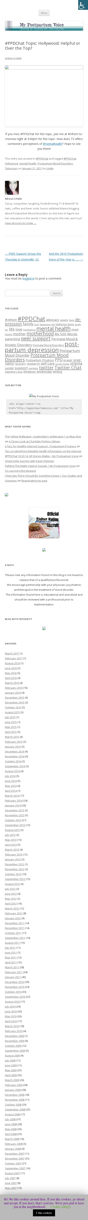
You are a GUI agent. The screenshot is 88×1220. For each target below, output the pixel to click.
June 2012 (11, 894)
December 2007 (14, 1153)
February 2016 (14, 688)
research (33, 363)
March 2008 (12, 1139)
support (21, 368)
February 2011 (14, 972)
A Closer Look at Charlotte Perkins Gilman (34, 441)
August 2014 (12, 771)
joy (53, 324)
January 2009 (13, 1090)
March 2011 (12, 967)
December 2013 (14, 810)
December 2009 (14, 1036)
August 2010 (12, 1001)
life (12, 329)
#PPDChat (42, 158)
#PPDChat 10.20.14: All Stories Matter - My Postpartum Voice (41, 456)
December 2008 (14, 1095)
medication (29, 329)
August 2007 (12, 1173)
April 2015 (11, 732)
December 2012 (14, 864)
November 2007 (14, 1158)
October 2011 (13, 933)
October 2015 (13, 707)
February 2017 (14, 658)
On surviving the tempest (20, 471)
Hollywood (11, 163)
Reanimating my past (34, 480)
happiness (45, 324)
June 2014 (11, 781)
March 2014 (12, 795)
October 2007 (13, 1163)
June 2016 (11, 668)
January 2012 (13, 918)
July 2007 (10, 1178)
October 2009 (13, 1046)
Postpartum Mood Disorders (55, 163)
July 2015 (10, 717)
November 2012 (14, 869)
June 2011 (11, 952)
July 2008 (10, 1119)
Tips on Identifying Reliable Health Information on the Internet (43, 451)
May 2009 (11, 1070)
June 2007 (11, 1183)
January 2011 (13, 977)
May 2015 (11, 727)
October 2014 (13, 761)
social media (62, 363)
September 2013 (15, 825)
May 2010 (11, 1016)
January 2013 (13, 859)
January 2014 (13, 805)
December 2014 (14, 751)
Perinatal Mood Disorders (48, 345)
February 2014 (14, 800)
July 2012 (10, 889)
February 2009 (14, 1085)
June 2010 (11, 1011)
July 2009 (10, 1060)
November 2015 (14, 702)
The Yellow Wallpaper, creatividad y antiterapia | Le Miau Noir (43, 436)
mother (19, 334)
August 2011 (12, 943)
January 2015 (13, 746)
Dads (71, 320)
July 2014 (10, 776)
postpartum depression (42, 347)
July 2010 (10, 1006)
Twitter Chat (67, 367)
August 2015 (12, 712)
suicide (9, 368)
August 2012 (12, 884)
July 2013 (10, 835)
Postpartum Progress (40, 360)
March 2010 (12, 1026)
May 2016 (11, 673)
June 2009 (11, 1065)
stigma (76, 363)
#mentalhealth (52, 144)
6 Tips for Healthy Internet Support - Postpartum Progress (40, 446)
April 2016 (11, 678)
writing (57, 371)
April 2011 (11, 962)
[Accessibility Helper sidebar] (83, 5)
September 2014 (15, 766)
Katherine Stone (65, 324)
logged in (29, 278)
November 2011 (14, 928)
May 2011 (11, 957)
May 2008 (11, 1129)
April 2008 (11, 1134)
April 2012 (11, 903)
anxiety (64, 320)
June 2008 (11, 1124)
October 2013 (13, 820)
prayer (67, 360)
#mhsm (11, 320)
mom (75, 329)
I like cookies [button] (44, 1213)
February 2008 (14, 1144)
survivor (33, 368)
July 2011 (10, 947)
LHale (49, 168)
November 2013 (14, 815)
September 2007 (15, 1168)
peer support (36, 338)
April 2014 (11, 791)
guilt (36, 324)
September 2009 (15, 1050)
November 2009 (14, 1041)
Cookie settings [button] (61, 1206)
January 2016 (13, 692)
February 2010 (14, 1031)
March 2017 (12, 653)
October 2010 (13, 992)
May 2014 (11, 786)
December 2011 (14, 923)
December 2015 (14, 697)
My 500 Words (66, 334)
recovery (20, 364)
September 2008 (15, 1109)
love (19, 329)
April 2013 (11, 845)
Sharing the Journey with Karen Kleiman (29, 461)
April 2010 (11, 1021)
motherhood (40, 333)
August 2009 (12, 1055)
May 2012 (11, 898)
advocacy (52, 320)
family (28, 323)
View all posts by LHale (20, 223)
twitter (46, 367)
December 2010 (14, 982)
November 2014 (14, 756)
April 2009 (11, 1075)
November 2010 (14, 987)
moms (8, 334)
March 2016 (12, 683)
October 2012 (13, 874)
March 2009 (12, 1080)
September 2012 (15, 879)
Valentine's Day (14, 371)
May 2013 (11, 840)
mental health (27, 163)
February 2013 (14, 854)
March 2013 (12, 849)
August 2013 (12, 830)
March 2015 (12, 737)
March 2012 (12, 908)
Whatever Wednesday (37, 371)
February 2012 (14, 913)
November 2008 (14, 1099)
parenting (12, 339)
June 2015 (11, 722)
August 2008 (12, 1114)
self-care (47, 363)
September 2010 (15, 997)
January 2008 (13, 1149)
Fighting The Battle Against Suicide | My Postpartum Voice (40, 466)
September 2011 (15, 938)
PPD (59, 359)
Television (11, 168)
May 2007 (11, 1188)
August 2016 (12, 663)
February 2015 (14, 742)
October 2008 (13, 1104)
